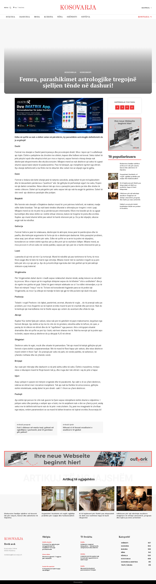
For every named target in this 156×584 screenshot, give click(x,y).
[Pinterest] (127, 107)
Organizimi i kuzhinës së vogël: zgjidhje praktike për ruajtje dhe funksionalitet (130, 176)
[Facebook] (117, 107)
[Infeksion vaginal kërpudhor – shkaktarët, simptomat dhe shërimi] (107, 546)
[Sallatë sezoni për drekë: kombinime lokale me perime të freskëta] (113, 206)
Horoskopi (85, 72)
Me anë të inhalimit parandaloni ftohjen (88, 569)
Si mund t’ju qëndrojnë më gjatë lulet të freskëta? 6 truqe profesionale (50, 546)
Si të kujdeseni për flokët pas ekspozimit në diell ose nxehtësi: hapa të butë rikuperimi (130, 186)
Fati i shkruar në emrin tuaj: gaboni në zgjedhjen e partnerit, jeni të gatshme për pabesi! (35, 429)
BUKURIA (83, 554)
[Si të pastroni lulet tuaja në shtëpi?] (68, 570)
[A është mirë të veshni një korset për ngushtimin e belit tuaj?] (107, 558)
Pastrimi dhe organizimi (48, 566)
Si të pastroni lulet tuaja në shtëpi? (51, 569)
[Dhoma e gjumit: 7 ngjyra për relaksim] (68, 558)
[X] (122, 107)
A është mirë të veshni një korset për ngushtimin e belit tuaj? (90, 558)
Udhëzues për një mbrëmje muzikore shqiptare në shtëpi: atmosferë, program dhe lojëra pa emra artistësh (130, 196)
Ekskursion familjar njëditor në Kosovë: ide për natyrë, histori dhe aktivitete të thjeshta (130, 167)
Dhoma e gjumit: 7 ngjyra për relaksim (51, 557)
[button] (8, 7)
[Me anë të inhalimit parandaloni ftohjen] (107, 570)
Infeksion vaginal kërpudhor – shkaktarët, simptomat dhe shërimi (90, 546)
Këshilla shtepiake (46, 542)
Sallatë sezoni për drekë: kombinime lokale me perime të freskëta (130, 206)
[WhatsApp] (132, 107)
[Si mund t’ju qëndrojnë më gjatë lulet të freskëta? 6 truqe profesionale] (68, 546)
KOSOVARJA (70, 72)
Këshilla (83, 542)
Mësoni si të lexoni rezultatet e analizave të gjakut (77, 428)
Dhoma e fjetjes (46, 554)
